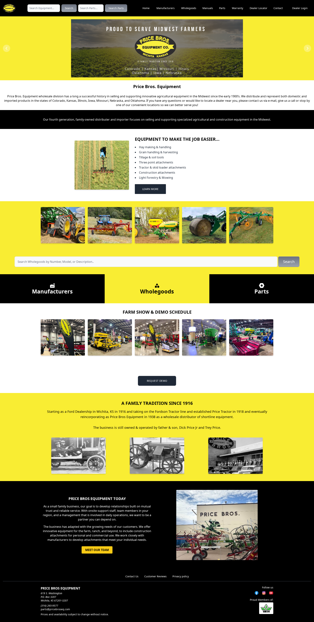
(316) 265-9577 (49, 605)
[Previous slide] (6, 48)
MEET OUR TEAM (97, 550)
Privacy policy (180, 576)
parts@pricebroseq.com (55, 609)
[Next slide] (307, 48)
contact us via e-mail (262, 101)
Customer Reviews (155, 576)
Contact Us (131, 576)
